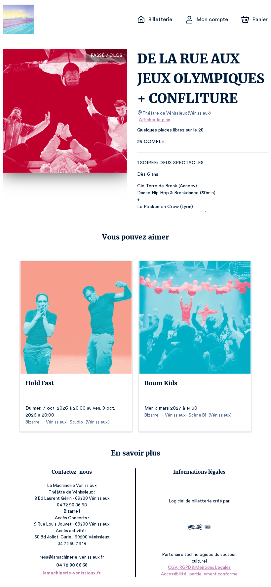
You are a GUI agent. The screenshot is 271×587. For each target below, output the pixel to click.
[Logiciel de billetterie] (199, 527)
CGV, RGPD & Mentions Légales (199, 567)
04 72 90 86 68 (72, 565)
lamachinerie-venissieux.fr (72, 573)
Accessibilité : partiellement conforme (199, 574)
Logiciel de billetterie (190, 501)
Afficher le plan (154, 120)
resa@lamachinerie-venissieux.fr (72, 557)
